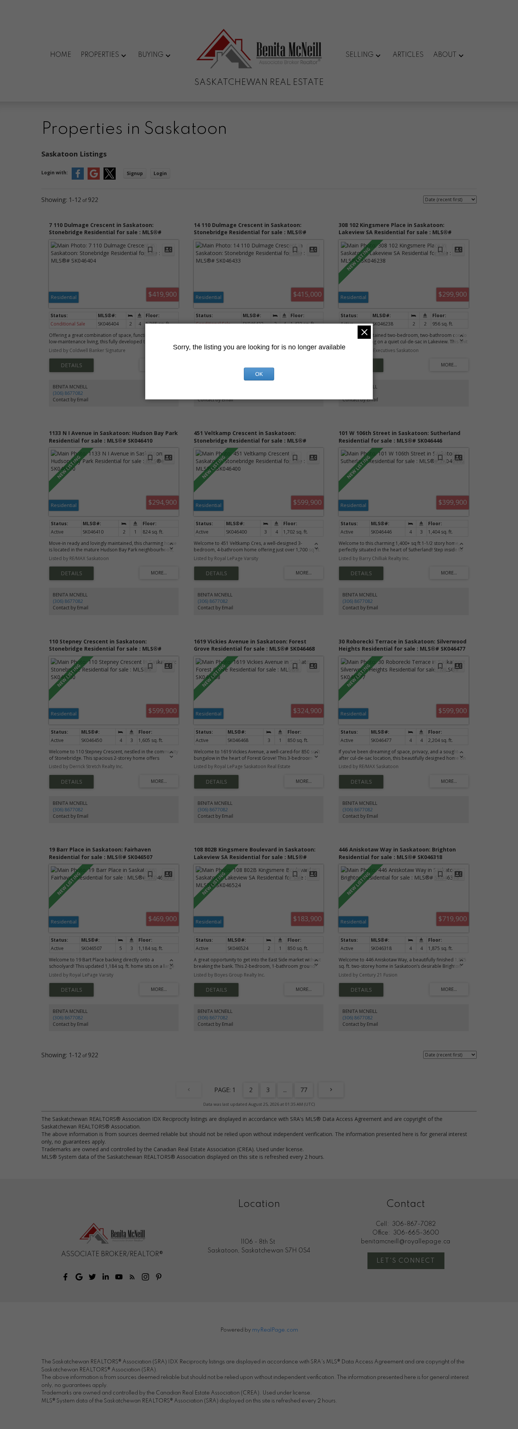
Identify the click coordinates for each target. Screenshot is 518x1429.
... (285, 1090)
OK (259, 374)
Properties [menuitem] (100, 55)
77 (303, 1090)
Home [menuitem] (60, 55)
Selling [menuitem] (359, 55)
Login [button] (160, 173)
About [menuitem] (445, 55)
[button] (65, 1276)
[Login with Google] (94, 178)
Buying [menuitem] (150, 55)
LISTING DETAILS (71, 365)
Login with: (54, 172)
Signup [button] (135, 173)
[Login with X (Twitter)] (110, 178)
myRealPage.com (275, 1330)
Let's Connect (406, 1261)
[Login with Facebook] (78, 178)
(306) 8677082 (68, 393)
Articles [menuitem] (408, 55)
